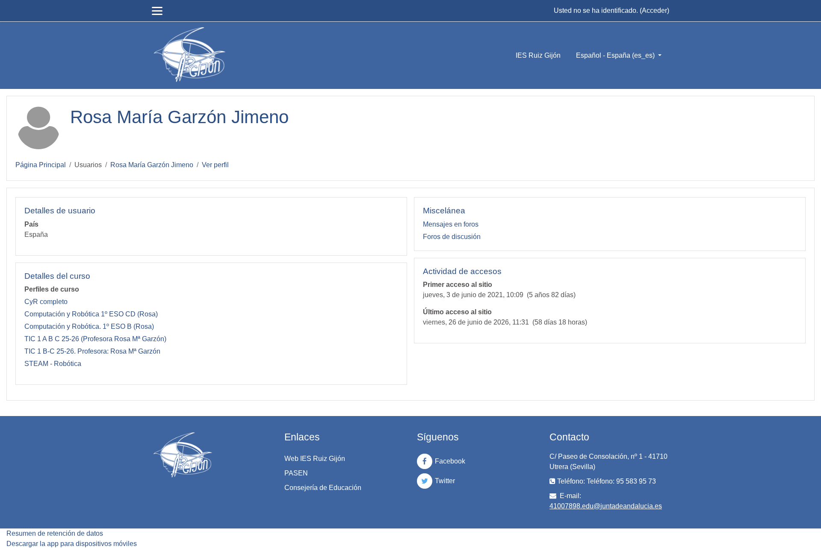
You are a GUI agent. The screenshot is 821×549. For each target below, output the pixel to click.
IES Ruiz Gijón (538, 55)
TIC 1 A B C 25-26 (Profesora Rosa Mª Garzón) (95, 338)
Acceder (654, 10)
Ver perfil (215, 164)
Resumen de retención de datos (54, 533)
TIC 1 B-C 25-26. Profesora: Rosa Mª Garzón (92, 351)
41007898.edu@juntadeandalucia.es (605, 506)
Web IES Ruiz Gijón (314, 458)
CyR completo (46, 301)
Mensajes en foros (450, 224)
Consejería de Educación (322, 487)
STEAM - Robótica (52, 363)
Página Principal (40, 164)
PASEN (296, 473)
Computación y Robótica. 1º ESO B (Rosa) (89, 326)
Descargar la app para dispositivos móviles (71, 543)
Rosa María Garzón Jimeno (151, 164)
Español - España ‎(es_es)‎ (616, 55)
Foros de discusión (452, 236)
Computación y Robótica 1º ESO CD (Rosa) (91, 314)
